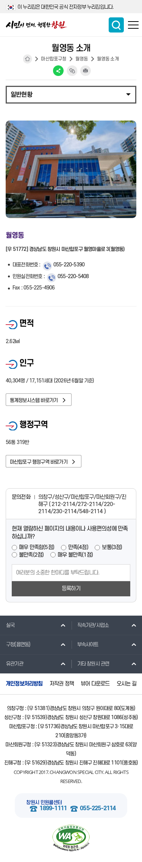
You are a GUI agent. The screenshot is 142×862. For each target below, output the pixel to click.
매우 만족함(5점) (36, 547)
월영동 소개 (108, 59)
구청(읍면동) (18, 644)
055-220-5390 (68, 265)
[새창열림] (71, 838)
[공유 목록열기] (58, 70)
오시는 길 (126, 684)
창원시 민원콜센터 (44, 802)
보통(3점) (112, 547)
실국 (10, 625)
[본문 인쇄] (85, 70)
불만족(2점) (31, 555)
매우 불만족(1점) (75, 555)
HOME (27, 58)
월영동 (81, 59)
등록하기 (71, 588)
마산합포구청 (53, 59)
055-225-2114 (97, 808)
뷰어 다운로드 (95, 684)
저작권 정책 (62, 684)
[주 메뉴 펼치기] (133, 24)
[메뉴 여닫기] (71, 94)
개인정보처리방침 (24, 684)
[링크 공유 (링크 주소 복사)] (72, 70)
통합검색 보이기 (116, 24)
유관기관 (14, 664)
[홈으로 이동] (36, 24)
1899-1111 (53, 808)
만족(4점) (78, 547)
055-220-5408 (73, 276)
